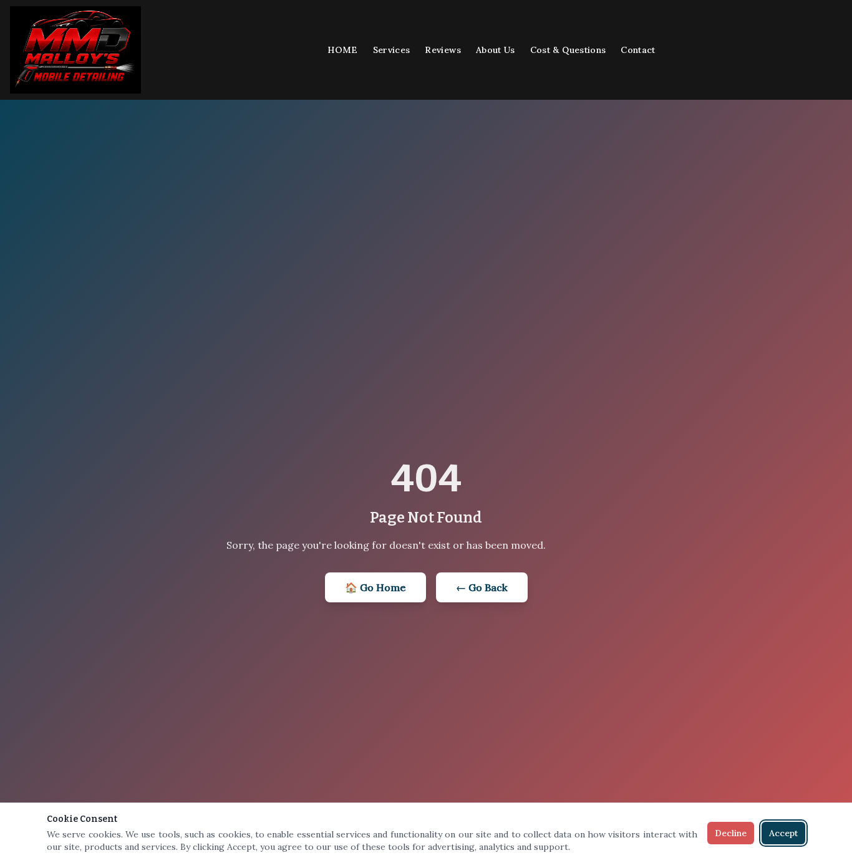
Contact (638, 49)
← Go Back (482, 587)
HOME (342, 49)
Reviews (442, 49)
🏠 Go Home (375, 587)
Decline (731, 833)
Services (391, 49)
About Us (495, 49)
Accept (783, 833)
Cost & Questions (568, 49)
